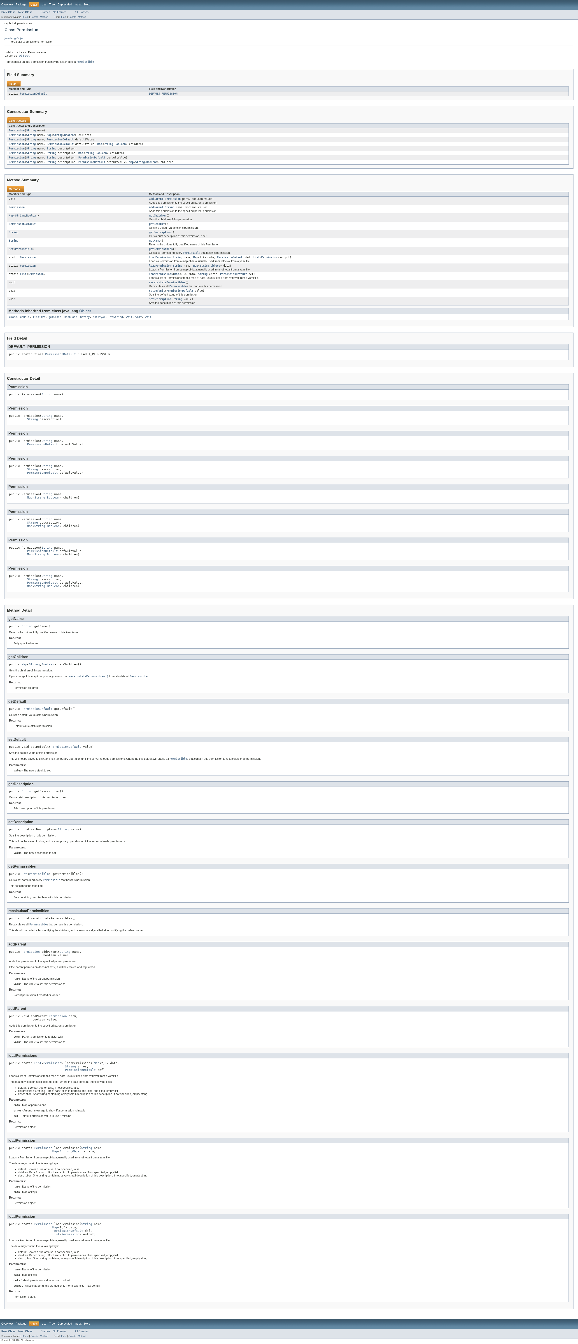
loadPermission (160, 257)
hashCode (70, 317)
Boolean (69, 135)
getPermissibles (161, 249)
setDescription (160, 299)
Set (11, 249)
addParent (156, 198)
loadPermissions (161, 274)
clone (13, 317)
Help (87, 4)
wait (129, 317)
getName (154, 240)
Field (25, 17)
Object (24, 55)
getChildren (157, 215)
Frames (45, 12)
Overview (7, 4)
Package (21, 4)
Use (44, 4)
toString (116, 317)
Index (78, 4)
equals (25, 317)
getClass (55, 317)
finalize (39, 317)
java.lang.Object (14, 38)
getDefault (157, 224)
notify (85, 317)
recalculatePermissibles (167, 282)
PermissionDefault (33, 93)
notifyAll (100, 317)
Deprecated (65, 4)
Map (49, 135)
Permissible (24, 249)
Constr (34, 17)
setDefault (157, 290)
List (256, 257)
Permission (17, 130)
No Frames (59, 12)
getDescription (160, 232)
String (31, 130)
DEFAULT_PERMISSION (163, 93)
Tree (52, 4)
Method (44, 17)
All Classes (82, 12)
